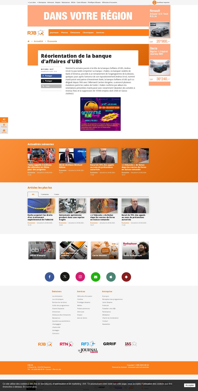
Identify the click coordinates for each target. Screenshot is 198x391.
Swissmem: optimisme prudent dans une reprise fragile (71, 217)
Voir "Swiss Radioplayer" (107, 250)
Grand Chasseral (58, 308)
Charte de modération (110, 318)
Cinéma (80, 299)
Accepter (189, 385)
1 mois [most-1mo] (56, 194)
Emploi (57, 2)
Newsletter (106, 324)
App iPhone (111, 277)
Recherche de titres (59, 302)
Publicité (105, 305)
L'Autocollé (56, 327)
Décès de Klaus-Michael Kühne (70, 166)
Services (100, 32)
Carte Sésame (81, 2)
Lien (47, 86)
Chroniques (88, 32)
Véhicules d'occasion (109, 2)
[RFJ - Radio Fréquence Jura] (88, 344)
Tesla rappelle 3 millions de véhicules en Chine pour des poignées (40, 167)
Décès (73, 2)
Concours (55, 333)
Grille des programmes (60, 305)
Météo (79, 305)
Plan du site (57, 369)
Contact (105, 321)
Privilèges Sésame (94, 2)
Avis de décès (82, 318)
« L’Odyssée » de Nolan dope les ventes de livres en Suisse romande (134, 167)
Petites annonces (83, 308)
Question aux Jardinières (61, 321)
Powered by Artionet (119, 367)
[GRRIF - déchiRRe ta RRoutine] (109, 344)
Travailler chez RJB (108, 308)
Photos (64, 32)
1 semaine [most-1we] (45, 194)
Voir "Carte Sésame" (76, 250)
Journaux (54, 32)
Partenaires (106, 312)
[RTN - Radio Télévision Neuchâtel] (66, 344)
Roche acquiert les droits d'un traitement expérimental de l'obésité (40, 217)
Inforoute (50, 2)
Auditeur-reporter (163, 2)
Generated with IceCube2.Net (138, 367)
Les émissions (57, 296)
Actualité (38, 41)
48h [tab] (33, 194)
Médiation (106, 315)
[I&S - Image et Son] (131, 344)
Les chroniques (57, 299)
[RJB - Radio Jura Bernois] (45, 344)
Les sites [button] (32, 2)
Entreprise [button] (42, 2)
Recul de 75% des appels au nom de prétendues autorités (102, 167)
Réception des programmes (112, 299)
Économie (52, 41)
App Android (126, 277)
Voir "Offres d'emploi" (138, 250)
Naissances (66, 2)
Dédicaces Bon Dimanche (61, 315)
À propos (105, 296)
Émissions (75, 32)
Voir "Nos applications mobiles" (45, 250)
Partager (48, 76)
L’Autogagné (56, 324)
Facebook (49, 277)
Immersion (56, 312)
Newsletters (95, 277)
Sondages (55, 330)
